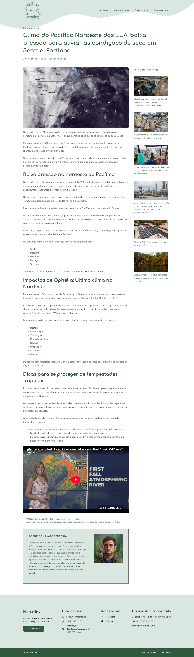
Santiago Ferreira (57, 58)
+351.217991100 (74, 621)
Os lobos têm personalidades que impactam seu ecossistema (54, 519)
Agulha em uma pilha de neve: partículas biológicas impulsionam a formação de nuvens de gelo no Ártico (73, 522)
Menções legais (149, 652)
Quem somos (141, 10)
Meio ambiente (121, 10)
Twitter (109, 621)
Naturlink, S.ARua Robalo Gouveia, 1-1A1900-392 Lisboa (78, 628)
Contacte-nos (161, 10)
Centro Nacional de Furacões (57, 294)
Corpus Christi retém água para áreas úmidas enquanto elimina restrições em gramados (151, 278)
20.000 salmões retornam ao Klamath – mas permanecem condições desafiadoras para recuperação (152, 102)
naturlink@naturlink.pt (76, 617)
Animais (104, 10)
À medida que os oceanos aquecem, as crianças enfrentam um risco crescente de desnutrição (151, 170)
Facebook (110, 617)
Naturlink (34, 652)
